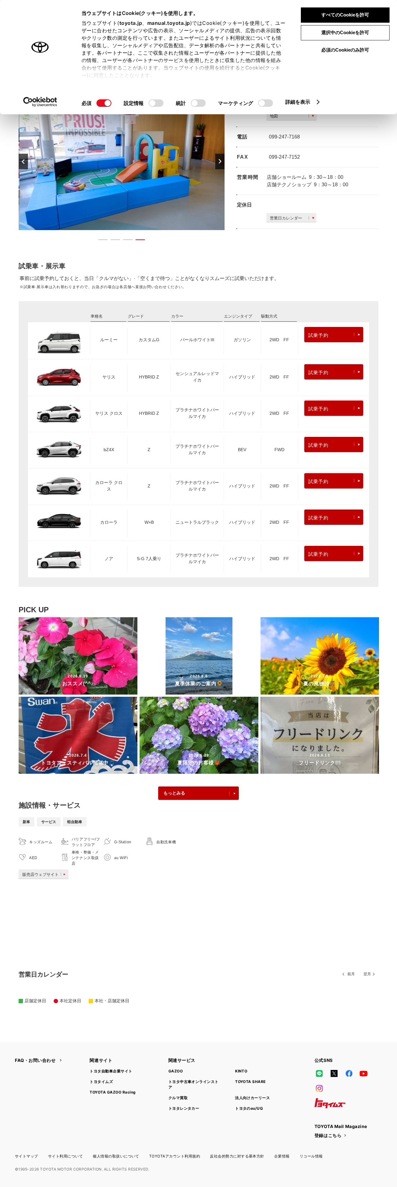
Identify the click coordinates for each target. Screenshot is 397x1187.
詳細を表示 (297, 102)
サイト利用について (65, 1156)
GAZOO (175, 1071)
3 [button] (124, 240)
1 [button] (99, 240)
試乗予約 (318, 335)
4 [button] (137, 240)
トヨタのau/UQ (249, 1108)
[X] (334, 1073)
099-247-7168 (284, 136)
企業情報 (282, 1156)
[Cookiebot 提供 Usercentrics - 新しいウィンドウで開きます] (40, 102)
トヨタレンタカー (183, 1108)
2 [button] (112, 240)
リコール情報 (311, 1156)
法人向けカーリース (252, 1097)
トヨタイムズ (101, 1081)
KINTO (241, 1071)
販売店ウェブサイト (40, 874)
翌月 (367, 974)
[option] (122, 161)
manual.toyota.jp (168, 23)
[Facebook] (349, 1073)
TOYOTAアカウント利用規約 (174, 1156)
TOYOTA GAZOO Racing (113, 1092)
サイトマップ (26, 1156)
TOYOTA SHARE (250, 1081)
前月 (351, 974)
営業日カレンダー (286, 218)
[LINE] (319, 1073)
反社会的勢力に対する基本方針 (237, 1156)
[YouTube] (364, 1073)
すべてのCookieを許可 (345, 14)
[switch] (156, 103)
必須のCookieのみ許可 (345, 49)
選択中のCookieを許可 (345, 32)
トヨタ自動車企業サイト (111, 1071)
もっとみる (174, 793)
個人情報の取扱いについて (116, 1156)
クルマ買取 (178, 1097)
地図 (274, 116)
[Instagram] (319, 1088)
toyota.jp (130, 23)
